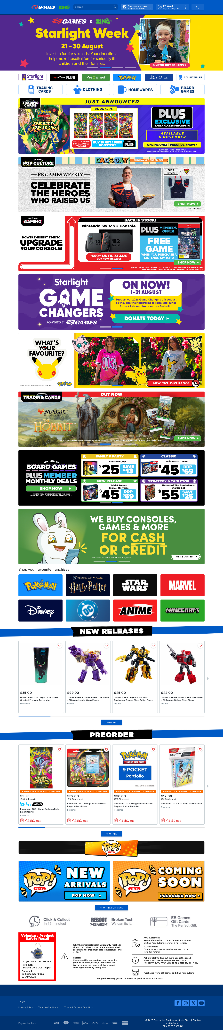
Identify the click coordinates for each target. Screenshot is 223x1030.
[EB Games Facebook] (178, 1003)
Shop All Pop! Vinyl (111, 907)
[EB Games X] (193, 1003)
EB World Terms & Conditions (79, 1007)
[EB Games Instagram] (185, 1003)
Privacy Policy (25, 1007)
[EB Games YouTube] (201, 1003)
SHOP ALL (111, 722)
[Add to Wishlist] (59, 645)
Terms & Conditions (48, 1007)
